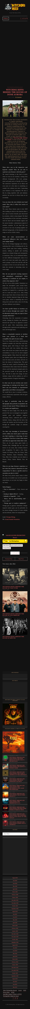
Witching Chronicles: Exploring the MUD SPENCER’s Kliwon (17, 780)
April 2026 (15, 889)
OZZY (24, 990)
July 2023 (15, 981)
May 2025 (15, 919)
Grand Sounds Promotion (12, 519)
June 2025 (15, 917)
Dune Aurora (6, 545)
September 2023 (15, 976)
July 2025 (15, 914)
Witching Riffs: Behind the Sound (15, 86)
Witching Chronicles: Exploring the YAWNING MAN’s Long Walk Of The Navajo (17, 815)
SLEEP (12, 992)
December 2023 (15, 967)
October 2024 (15, 939)
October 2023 (15, 973)
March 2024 (15, 959)
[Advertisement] (15, 38)
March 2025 (15, 925)
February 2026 (15, 894)
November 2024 (15, 936)
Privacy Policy (6, 992)
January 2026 (15, 897)
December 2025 (15, 900)
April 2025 (15, 922)
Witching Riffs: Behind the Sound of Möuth (13, 637)
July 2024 (15, 947)
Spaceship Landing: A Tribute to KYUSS (12, 994)
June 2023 (15, 984)
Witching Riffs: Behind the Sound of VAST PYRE (13, 587)
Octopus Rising (10, 517)
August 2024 (15, 945)
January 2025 (15, 931)
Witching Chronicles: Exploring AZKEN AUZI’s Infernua (17, 823)
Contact (20, 990)
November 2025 (15, 903)
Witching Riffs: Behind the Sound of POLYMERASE (13, 614)
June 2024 (15, 950)
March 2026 (15, 891)
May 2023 (15, 987)
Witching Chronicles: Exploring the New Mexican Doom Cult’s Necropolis (17, 759)
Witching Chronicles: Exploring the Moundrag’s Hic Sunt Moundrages (17, 787)
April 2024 (15, 956)
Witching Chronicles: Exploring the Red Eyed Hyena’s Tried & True (17, 808)
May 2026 (15, 886)
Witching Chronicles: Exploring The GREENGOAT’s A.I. (17, 802)
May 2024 (15, 953)
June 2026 (15, 883)
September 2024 (15, 942)
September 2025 (15, 908)
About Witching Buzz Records (10, 990)
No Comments (18, 97)
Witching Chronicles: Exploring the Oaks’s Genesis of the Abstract (18, 773)
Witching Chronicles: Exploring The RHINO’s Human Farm (17, 767)
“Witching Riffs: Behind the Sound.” (16, 138)
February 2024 (15, 961)
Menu (6, 18)
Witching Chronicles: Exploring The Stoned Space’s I (17, 795)
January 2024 (15, 964)
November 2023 (15, 970)
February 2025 (15, 928)
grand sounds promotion (16, 545)
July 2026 (15, 880)
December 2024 (15, 933)
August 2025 (15, 911)
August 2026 (15, 877)
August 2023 (15, 978)
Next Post (21, 558)
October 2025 (15, 905)
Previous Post (8, 558)
